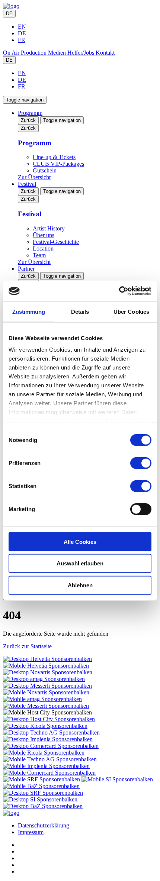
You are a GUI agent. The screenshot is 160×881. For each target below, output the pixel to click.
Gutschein (45, 170)
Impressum (31, 832)
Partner (26, 268)
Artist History (49, 228)
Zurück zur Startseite (27, 646)
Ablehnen (80, 585)
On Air (12, 52)
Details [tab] (80, 311)
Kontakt (105, 52)
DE (9, 13)
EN (22, 26)
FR (21, 40)
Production (34, 52)
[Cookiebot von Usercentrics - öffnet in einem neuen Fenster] (118, 291)
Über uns (43, 235)
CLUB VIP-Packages (58, 164)
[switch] (140, 463)
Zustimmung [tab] (28, 311)
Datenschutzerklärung (43, 825)
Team (39, 255)
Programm (30, 113)
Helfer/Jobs (81, 52)
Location (43, 248)
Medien (57, 52)
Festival (27, 184)
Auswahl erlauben (80, 563)
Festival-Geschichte (56, 242)
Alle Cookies (80, 541)
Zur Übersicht (34, 177)
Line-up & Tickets (54, 157)
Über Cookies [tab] (131, 311)
